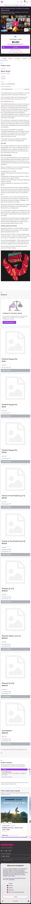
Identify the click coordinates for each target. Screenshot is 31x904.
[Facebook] (1, 851)
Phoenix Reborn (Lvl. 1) (11, 636)
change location (22, 5)
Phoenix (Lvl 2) (8, 683)
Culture (3, 78)
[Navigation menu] (29, 1)
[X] (3, 851)
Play (15, 22)
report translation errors (8, 860)
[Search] (18, 2)
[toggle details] (27, 837)
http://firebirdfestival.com (7, 101)
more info (3, 73)
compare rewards (9, 322)
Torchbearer (7, 731)
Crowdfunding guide (20, 766)
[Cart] (21, 2)
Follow (15, 47)
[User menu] (27, 2)
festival (3, 83)
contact (8, 73)
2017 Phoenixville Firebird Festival (15, 8)
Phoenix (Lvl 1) (8, 588)
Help (12, 766)
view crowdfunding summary (15, 52)
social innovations (10, 83)
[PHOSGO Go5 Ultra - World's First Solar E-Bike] (14, 810)
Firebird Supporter (9, 359)
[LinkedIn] (10, 851)
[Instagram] (8, 851)
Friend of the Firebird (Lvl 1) (13, 496)
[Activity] (24, 1)
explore (8, 794)
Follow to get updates (7, 777)
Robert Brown (5, 10)
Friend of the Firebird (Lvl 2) (13, 541)
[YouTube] (6, 851)
